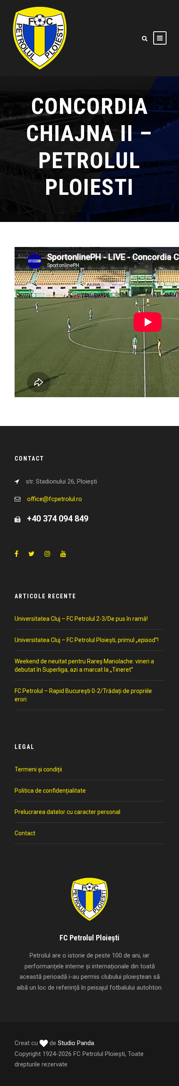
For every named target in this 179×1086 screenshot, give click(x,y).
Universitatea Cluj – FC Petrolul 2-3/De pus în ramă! (81, 618)
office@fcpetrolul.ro (54, 499)
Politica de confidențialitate (50, 790)
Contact (25, 833)
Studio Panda (76, 1043)
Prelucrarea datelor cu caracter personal (67, 812)
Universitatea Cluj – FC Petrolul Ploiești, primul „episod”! (87, 640)
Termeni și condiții (38, 769)
